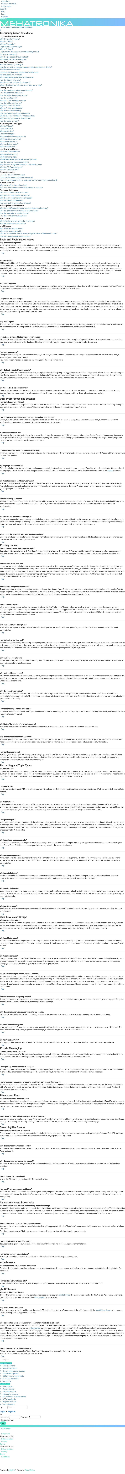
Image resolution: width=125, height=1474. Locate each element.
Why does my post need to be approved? (15, 118)
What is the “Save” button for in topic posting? (17, 116)
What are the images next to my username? (17, 77)
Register (11, 1411)
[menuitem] (8, 4)
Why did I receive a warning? (10, 111)
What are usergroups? (8, 157)
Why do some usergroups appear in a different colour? (21, 165)
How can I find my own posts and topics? (15, 203)
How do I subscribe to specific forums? (14, 213)
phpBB (110, 471)
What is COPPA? (6, 41)
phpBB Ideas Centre (103, 1310)
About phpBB (39, 1297)
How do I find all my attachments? (13, 224)
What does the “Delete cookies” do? (13, 59)
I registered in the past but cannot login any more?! (19, 52)
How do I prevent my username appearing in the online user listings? (26, 67)
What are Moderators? (8, 154)
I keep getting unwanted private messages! (16, 177)
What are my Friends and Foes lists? (13, 185)
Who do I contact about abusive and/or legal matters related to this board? (28, 234)
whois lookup (35, 1328)
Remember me (7, 1420)
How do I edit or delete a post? (11, 93)
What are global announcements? (13, 136)
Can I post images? (7, 134)
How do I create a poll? (8, 98)
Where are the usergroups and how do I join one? (18, 159)
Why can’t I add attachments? (11, 108)
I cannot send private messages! (12, 175)
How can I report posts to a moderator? (15, 113)
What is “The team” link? (9, 170)
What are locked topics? (9, 144)
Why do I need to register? (10, 39)
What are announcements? (10, 139)
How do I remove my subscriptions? (13, 216)
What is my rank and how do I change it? (15, 83)
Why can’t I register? (7, 44)
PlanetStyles (30, 1470)
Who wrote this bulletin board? (11, 229)
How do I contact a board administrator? (15, 236)
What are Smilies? (7, 131)
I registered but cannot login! (11, 47)
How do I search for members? (12, 200)
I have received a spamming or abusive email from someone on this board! (28, 180)
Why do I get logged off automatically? (14, 57)
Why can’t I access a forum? (10, 106)
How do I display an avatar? (10, 80)
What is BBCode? (6, 126)
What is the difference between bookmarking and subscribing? (24, 208)
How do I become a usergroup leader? (14, 162)
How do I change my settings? (11, 65)
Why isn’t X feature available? (11, 231)
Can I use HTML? (6, 129)
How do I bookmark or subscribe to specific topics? (19, 211)
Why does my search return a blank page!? (16, 198)
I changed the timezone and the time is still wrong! (19, 72)
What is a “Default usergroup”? (11, 167)
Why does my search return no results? (15, 195)
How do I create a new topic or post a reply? (16, 90)
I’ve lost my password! (8, 54)
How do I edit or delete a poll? (11, 103)
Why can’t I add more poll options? (13, 100)
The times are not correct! (10, 70)
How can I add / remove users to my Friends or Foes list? (21, 188)
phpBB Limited (64, 1295)
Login (2, 1411)
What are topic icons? (8, 147)
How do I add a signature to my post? (14, 95)
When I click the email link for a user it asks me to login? (21, 85)
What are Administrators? (10, 152)
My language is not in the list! (11, 75)
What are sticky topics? (9, 141)
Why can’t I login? (6, 49)
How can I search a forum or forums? (14, 193)
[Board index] (36, 22)
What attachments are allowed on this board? (17, 221)
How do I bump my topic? (9, 121)
